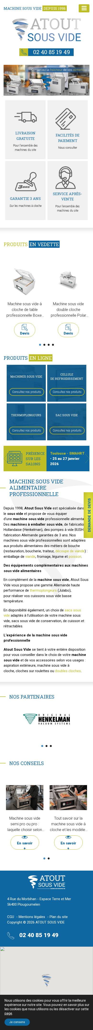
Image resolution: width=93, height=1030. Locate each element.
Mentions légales (32, 917)
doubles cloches (68, 671)
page (8, 1013)
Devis (24, 333)
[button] (6, 458)
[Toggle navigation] (84, 8)
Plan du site (59, 917)
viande (30, 556)
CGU (10, 917)
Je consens (17, 1022)
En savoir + (25, 844)
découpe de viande (70, 551)
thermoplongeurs (43, 590)
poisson (75, 556)
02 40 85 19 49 (51, 52)
